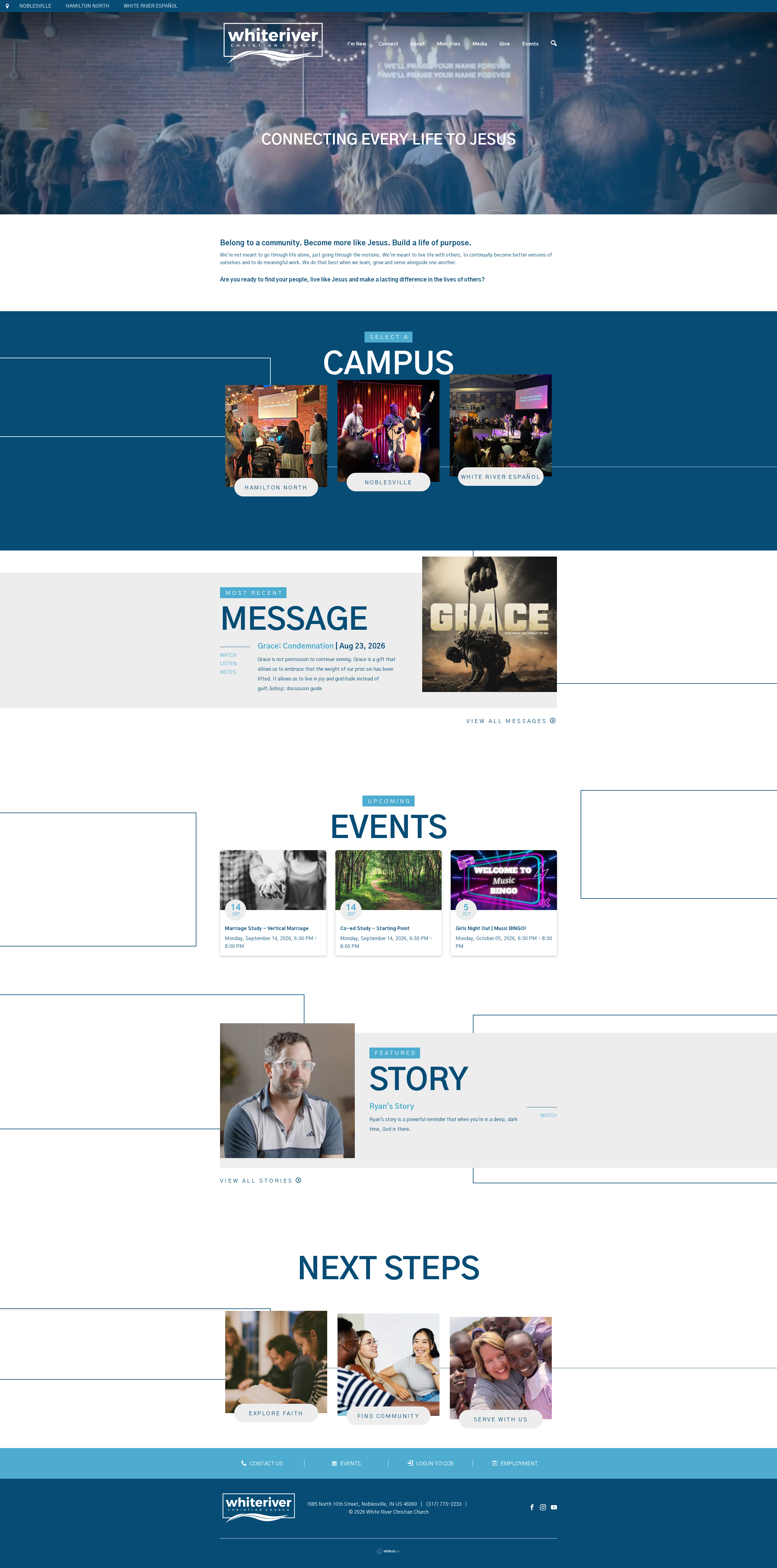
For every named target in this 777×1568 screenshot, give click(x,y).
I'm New (357, 44)
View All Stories (256, 1181)
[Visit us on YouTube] (554, 1507)
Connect (388, 44)
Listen (228, 663)
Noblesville (35, 6)
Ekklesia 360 (388, 1551)
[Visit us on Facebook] (532, 1507)
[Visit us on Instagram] (543, 1507)
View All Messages (507, 721)
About (417, 44)
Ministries (448, 44)
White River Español (151, 6)
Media (480, 44)
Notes (228, 672)
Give (504, 44)
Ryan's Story (391, 1106)
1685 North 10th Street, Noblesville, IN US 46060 (362, 1504)
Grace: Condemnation (296, 646)
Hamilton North (87, 6)
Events (530, 44)
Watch (228, 655)
